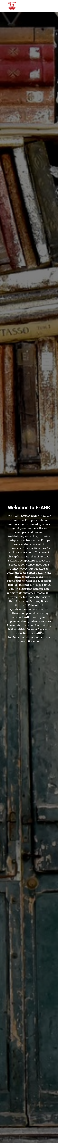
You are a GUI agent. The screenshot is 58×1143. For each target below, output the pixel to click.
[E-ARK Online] (12, 5)
